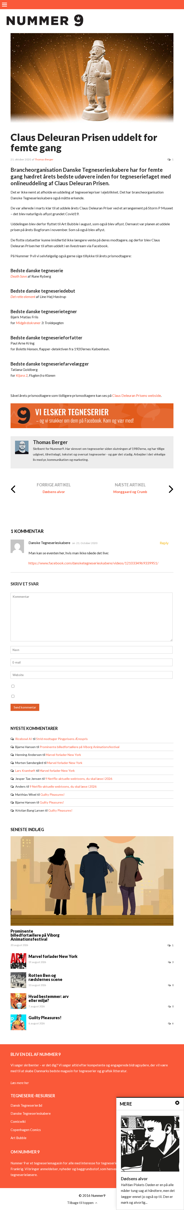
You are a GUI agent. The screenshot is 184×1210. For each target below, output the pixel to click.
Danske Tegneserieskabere (31, 1113)
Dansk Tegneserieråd (26, 1105)
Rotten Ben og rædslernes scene (45, 977)
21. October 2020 (86, 543)
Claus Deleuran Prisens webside (136, 395)
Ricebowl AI (23, 739)
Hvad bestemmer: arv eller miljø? (48, 998)
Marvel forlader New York (63, 755)
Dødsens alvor (54, 492)
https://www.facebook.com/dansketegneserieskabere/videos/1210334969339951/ (93, 563)
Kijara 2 (22, 375)
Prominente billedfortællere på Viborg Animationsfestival (79, 747)
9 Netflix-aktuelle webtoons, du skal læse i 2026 (78, 778)
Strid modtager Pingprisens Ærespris (62, 739)
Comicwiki (18, 1121)
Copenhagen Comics (26, 1130)
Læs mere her (20, 1083)
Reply (164, 543)
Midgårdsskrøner (28, 323)
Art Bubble (18, 1138)
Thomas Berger (44, 159)
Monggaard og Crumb (130, 492)
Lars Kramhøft (25, 770)
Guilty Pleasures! (52, 794)
